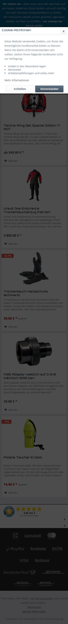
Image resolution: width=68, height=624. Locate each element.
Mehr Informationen (17, 80)
